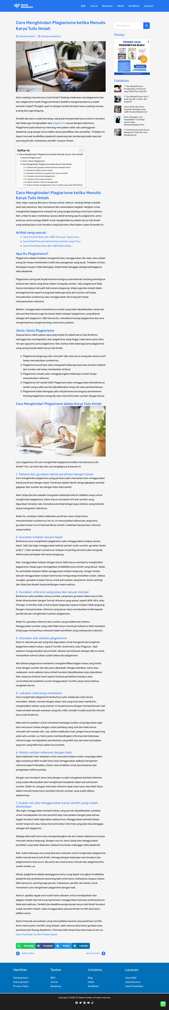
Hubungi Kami (21, 982)
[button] (26, 946)
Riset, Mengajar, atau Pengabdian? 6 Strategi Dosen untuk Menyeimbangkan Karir (134, 121)
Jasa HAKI (130, 977)
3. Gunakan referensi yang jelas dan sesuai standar (46, 173)
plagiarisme (59, 123)
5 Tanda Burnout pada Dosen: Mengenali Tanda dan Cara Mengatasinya (137, 132)
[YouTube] (88, 1003)
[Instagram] (84, 1003)
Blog (90, 977)
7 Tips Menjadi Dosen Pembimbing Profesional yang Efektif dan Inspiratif (135, 89)
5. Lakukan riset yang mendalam (38, 179)
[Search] (146, 25)
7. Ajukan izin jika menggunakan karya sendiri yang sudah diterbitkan (54, 185)
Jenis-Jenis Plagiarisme (33, 161)
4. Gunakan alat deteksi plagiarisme (40, 176)
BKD (53, 977)
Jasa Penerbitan (134, 986)
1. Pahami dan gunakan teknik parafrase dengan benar (48, 167)
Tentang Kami (20, 977)
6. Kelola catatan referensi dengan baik (41, 182)
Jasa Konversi (132, 982)
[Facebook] (76, 1003)
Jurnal (54, 982)
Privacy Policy (21, 986)
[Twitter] (80, 1003)
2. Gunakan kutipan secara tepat (39, 170)
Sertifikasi (93, 986)
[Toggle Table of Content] (80, 150)
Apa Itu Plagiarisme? (31, 158)
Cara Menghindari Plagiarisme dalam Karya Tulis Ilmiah (47, 164)
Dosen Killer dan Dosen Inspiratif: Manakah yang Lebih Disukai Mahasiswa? (135, 109)
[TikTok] (92, 1003)
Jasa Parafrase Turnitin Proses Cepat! (36, 934)
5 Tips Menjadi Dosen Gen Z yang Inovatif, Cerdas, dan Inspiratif (136, 99)
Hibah (91, 982)
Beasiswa (56, 986)
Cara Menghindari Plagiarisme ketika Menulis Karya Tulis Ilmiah (51, 154)
